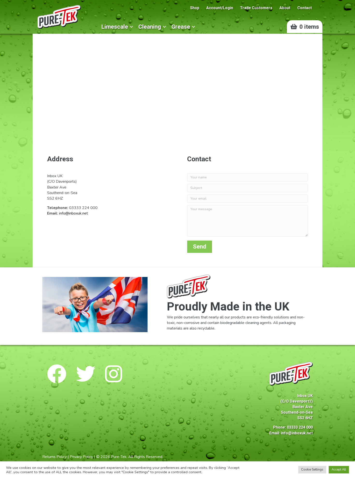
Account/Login (219, 8)
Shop (194, 8)
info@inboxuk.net (73, 213)
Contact (304, 8)
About (284, 8)
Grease (180, 26)
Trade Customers (256, 8)
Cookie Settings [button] (312, 469)
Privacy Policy (81, 456)
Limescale (114, 26)
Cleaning (149, 26)
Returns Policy (54, 456)
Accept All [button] (339, 469)
